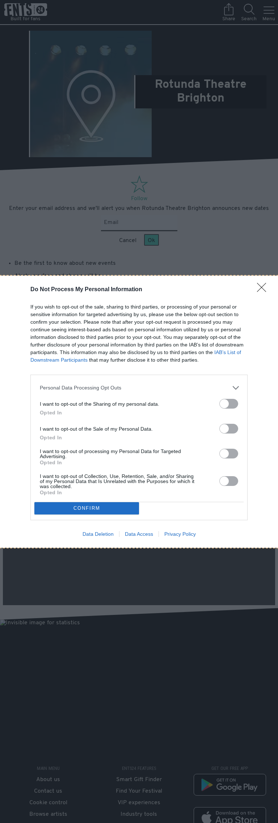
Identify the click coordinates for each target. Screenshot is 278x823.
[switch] (228, 404)
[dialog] (139, 412)
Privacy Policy (180, 534)
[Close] (264, 290)
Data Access (139, 534)
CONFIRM (86, 508)
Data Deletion (98, 534)
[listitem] (139, 388)
